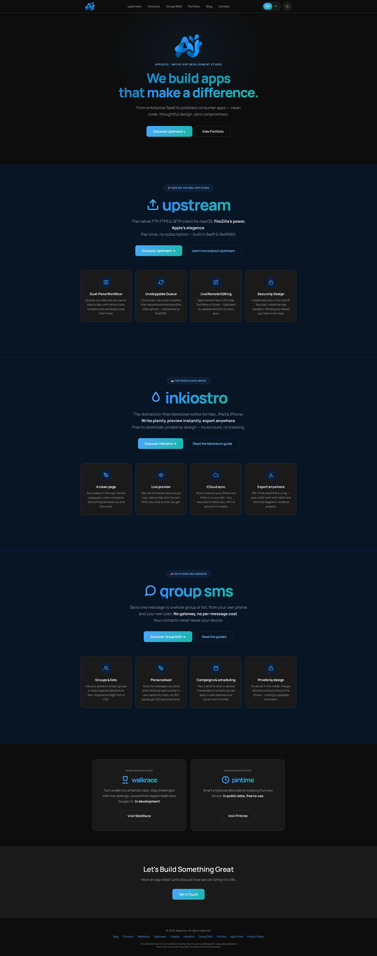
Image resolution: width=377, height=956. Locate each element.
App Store (236, 936)
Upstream (134, 6)
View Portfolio (213, 131)
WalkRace (143, 936)
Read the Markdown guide (212, 443)
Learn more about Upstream (213, 250)
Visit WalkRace (139, 816)
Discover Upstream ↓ (169, 131)
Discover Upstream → (158, 250)
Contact (224, 6)
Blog (209, 6)
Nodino (175, 936)
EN (267, 6)
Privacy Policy (255, 936)
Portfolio (194, 6)
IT (276, 6)
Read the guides (214, 636)
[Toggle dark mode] (287, 6)
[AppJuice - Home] (90, 6)
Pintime (221, 936)
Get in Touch (188, 894)
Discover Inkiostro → (161, 443)
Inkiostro (154, 6)
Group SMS (174, 6)
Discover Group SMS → (167, 636)
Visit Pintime (238, 816)
